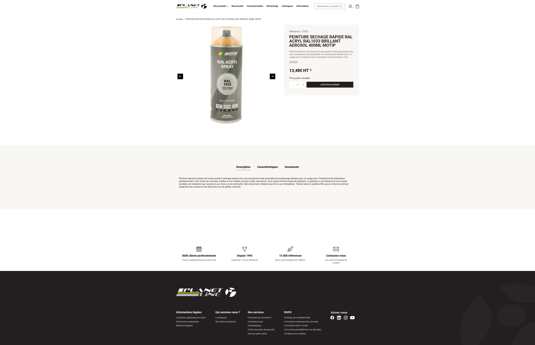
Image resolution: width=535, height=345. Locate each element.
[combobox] (329, 6)
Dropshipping (254, 325)
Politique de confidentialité (297, 317)
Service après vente (257, 333)
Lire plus (293, 61)
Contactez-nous (255, 321)
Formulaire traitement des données (301, 321)
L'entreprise (221, 317)
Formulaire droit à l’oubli (296, 325)
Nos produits (219, 6)
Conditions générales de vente (191, 317)
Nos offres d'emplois (225, 321)
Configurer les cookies (295, 333)
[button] (221, 6)
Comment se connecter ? (260, 317)
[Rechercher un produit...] (341, 6)
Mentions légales (184, 325)
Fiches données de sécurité (261, 329)
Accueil (179, 19)
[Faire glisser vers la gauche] (180, 76)
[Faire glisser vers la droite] (272, 76)
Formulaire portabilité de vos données (302, 329)
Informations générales (187, 321)
